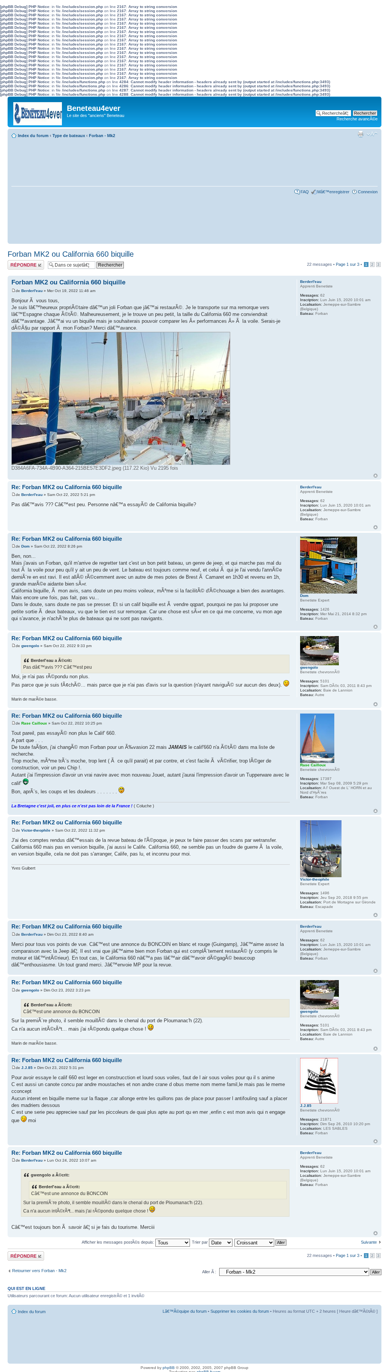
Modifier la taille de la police (372, 134)
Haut (375, 476)
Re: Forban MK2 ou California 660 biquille (66, 487)
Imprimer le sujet (360, 134)
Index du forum (33, 135)
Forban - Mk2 (102, 135)
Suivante (369, 1242)
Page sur (347, 264)
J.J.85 (27, 1068)
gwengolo (30, 646)
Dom (25, 546)
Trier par (200, 1242)
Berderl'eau (32, 291)
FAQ (304, 191)
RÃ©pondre (18, 262)
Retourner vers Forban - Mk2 (39, 1270)
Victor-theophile (36, 830)
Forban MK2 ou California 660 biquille (71, 254)
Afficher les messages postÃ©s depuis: (118, 1242)
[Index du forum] (38, 111)
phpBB (169, 1368)
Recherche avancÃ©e (357, 119)
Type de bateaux (68, 135)
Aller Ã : (209, 1271)
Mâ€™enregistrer (333, 191)
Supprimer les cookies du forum (239, 1311)
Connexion (368, 191)
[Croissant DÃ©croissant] (260, 1242)
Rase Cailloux (34, 723)
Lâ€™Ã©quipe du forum (185, 1311)
